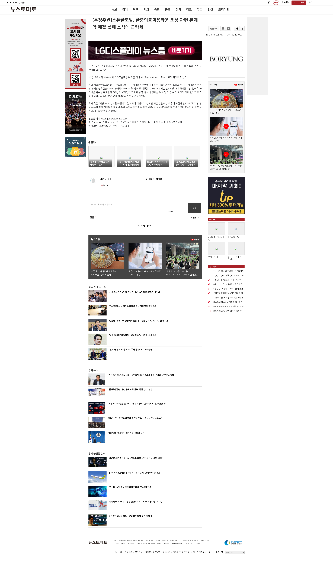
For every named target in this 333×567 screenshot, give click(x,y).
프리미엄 (223, 9)
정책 (135, 9)
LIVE (276, 2)
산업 (178, 9)
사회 (146, 9)
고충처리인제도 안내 (181, 552)
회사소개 (118, 552)
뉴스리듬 (213, 85)
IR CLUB (166, 552)
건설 (210, 9)
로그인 (311, 2)
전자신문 (285, 2)
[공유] (228, 28)
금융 (167, 9)
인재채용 (128, 552)
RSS (211, 552)
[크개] (236, 28)
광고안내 (138, 552)
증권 (157, 9)
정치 (125, 9)
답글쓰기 (213, 29)
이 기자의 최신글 (154, 179)
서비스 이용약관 (199, 552)
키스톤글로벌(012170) (125, 66)
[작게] (242, 28)
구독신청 (219, 552)
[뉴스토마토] (23, 9)
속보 (114, 9)
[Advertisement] (257, 56)
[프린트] (223, 28)
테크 (189, 9)
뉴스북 (105, 185)
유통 (199, 9)
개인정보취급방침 (152, 552)
